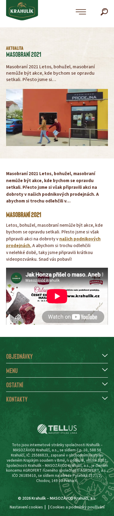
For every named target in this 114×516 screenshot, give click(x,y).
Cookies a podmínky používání (77, 507)
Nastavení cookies (26, 507)
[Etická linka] (57, 429)
